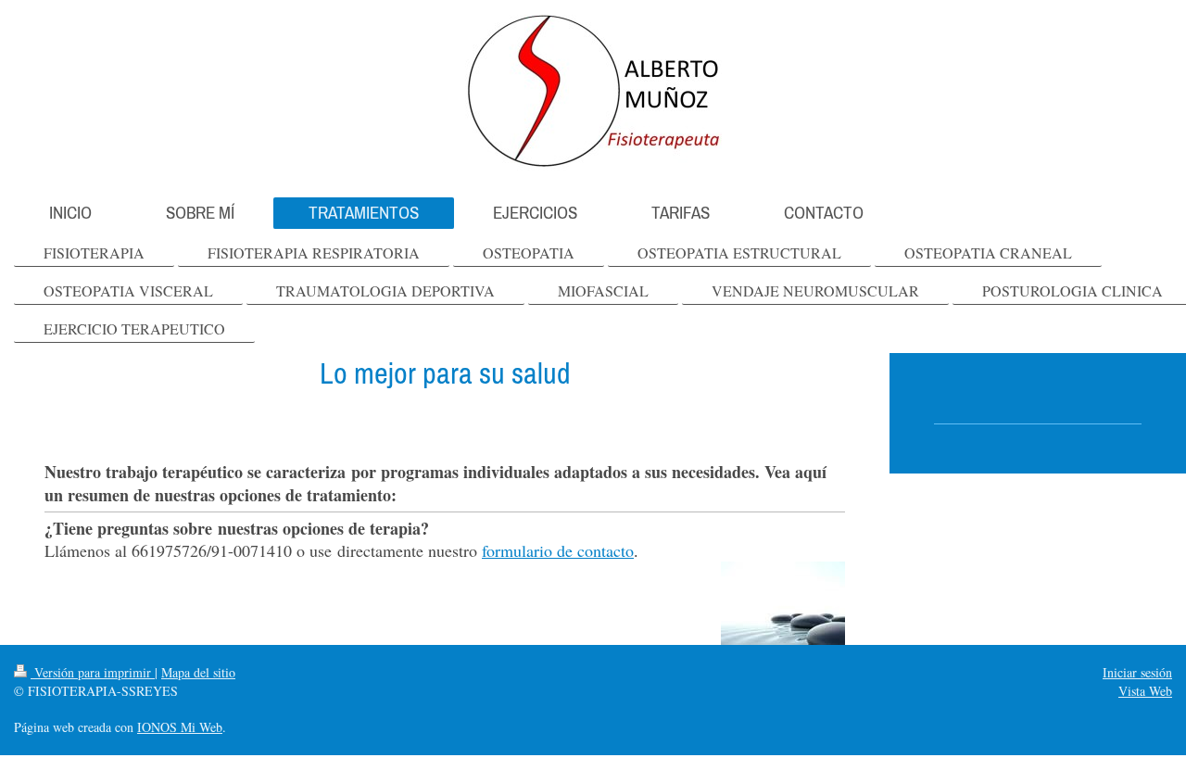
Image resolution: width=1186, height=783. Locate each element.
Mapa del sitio (198, 672)
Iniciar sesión (1137, 672)
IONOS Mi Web (179, 727)
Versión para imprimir (93, 672)
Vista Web (1145, 691)
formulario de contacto (558, 550)
